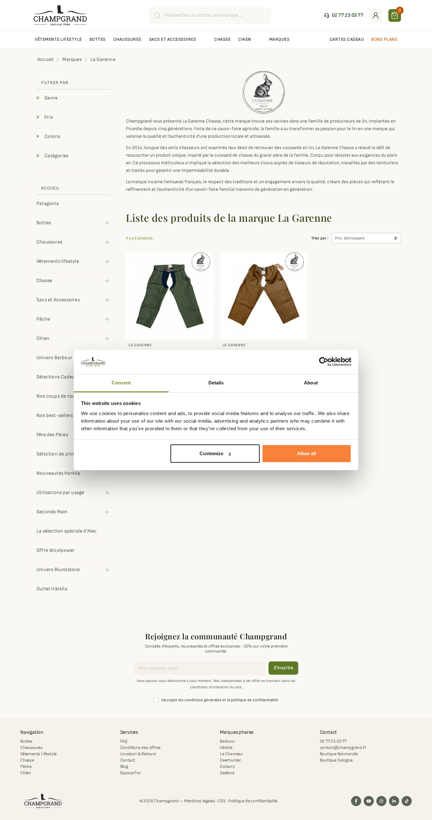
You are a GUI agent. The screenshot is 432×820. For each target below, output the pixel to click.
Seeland (227, 772)
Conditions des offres (140, 747)
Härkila (226, 747)
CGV (221, 801)
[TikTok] (407, 801)
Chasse (27, 760)
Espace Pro (130, 772)
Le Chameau (231, 754)
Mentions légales (199, 801)
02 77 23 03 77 (333, 741)
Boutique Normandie (339, 754)
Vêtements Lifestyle (38, 754)
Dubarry (227, 766)
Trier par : (319, 238)
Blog (124, 766)
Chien (25, 772)
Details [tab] (216, 382)
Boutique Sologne (336, 760)
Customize (211, 453)
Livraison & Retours (138, 754)
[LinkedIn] (394, 801)
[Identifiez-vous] (375, 15)
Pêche (26, 766)
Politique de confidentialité (252, 801)
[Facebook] (356, 801)
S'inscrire (283, 668)
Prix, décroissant (350, 238)
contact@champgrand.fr (343, 747)
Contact (127, 760)
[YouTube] (369, 801)
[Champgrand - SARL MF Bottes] (60, 15)
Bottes (26, 741)
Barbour (227, 741)
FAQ (123, 741)
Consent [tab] (121, 382)
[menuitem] (58, 39)
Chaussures (31, 747)
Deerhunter (230, 760)
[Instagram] (381, 801)
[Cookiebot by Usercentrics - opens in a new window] (323, 362)
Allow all (306, 453)
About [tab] (311, 382)
